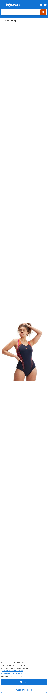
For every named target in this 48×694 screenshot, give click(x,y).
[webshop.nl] (20, 5)
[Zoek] (43, 12)
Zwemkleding (10, 20)
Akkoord (24, 682)
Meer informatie (24, 689)
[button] (24, 352)
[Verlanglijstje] (45, 5)
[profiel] (41, 5)
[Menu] (2, 5)
